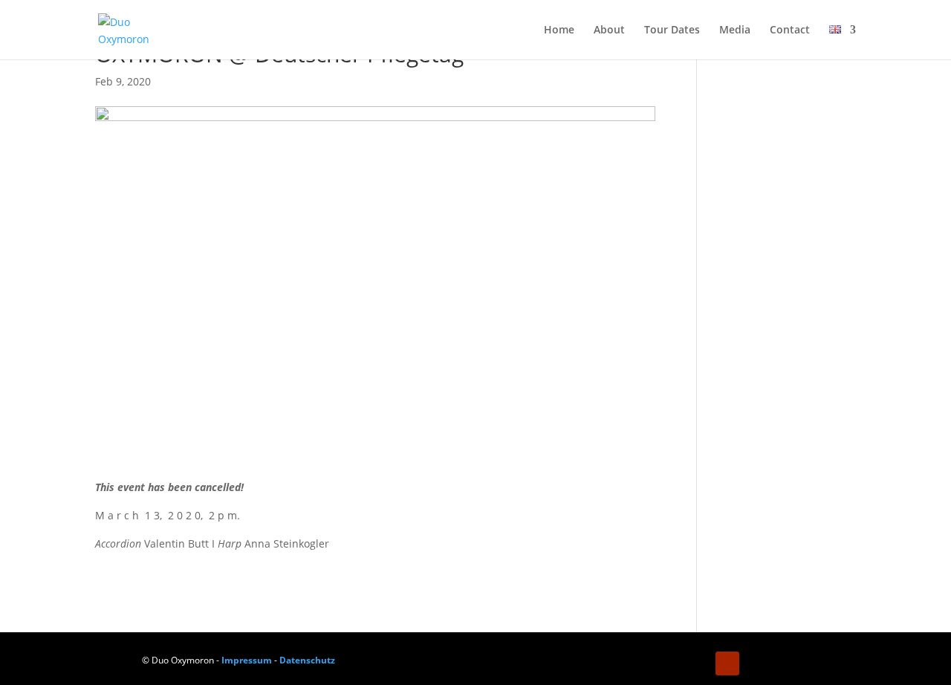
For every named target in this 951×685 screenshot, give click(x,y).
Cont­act (790, 30)
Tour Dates (672, 30)
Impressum (246, 660)
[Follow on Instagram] (698, 663)
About (609, 30)
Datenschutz (307, 660)
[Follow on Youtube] (727, 663)
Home (559, 30)
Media (734, 30)
